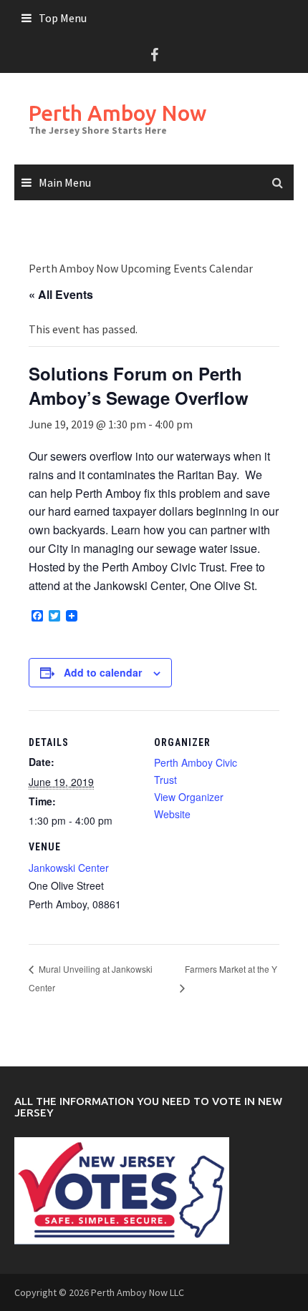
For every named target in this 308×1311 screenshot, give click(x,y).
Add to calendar (103, 672)
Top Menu (63, 18)
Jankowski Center (69, 867)
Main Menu (65, 182)
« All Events (61, 294)
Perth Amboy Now (117, 113)
